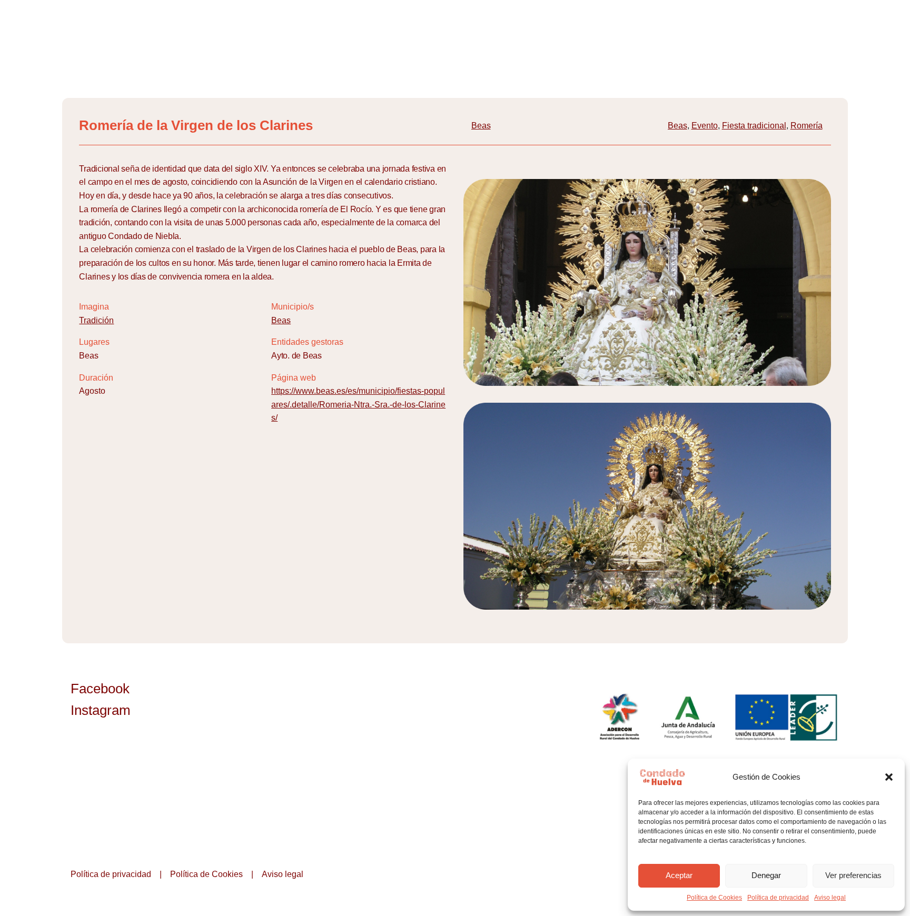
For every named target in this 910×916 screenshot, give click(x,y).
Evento (704, 125)
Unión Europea (787, 717)
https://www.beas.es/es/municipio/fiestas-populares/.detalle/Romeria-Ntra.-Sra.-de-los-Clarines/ (358, 404)
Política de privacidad (778, 897)
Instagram (101, 710)
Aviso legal (830, 897)
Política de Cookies (714, 897)
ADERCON (619, 717)
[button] (889, 777)
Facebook (100, 688)
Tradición (96, 320)
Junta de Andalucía (688, 717)
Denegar (766, 875)
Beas (481, 125)
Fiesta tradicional (754, 125)
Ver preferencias (853, 875)
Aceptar (679, 875)
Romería (806, 125)
